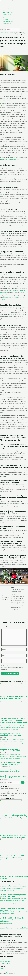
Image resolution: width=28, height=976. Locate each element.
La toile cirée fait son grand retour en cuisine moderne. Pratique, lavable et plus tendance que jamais (13, 720)
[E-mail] (3, 614)
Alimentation (6, 9)
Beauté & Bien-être (8, 12)
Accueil (2, 32)
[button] (14, 27)
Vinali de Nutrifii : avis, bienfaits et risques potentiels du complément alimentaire (13, 920)
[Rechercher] (22, 782)
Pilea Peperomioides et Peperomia (10, 159)
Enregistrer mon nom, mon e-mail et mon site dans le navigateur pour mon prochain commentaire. (13, 667)
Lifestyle (5, 10)
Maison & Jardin (7, 14)
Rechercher (3, 29)
